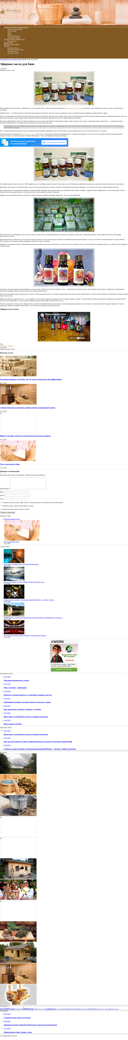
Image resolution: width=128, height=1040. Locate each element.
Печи (9, 32)
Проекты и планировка (14, 29)
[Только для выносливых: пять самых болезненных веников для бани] (18, 941)
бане (2, 1009)
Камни (9, 34)
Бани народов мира (11, 44)
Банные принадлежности (14, 39)
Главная (2, 59)
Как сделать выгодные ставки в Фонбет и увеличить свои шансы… (25, 635)
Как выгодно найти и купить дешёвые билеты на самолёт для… (24, 582)
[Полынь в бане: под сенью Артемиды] (18, 857)
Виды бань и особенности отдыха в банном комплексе (21, 564)
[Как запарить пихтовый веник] (18, 836)
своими (117, 1009)
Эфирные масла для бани (74, 108)
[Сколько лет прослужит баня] (18, 878)
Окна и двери (11, 31)
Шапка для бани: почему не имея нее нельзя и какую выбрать (25, 436)
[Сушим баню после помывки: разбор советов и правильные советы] (18, 404)
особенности (51, 1009)
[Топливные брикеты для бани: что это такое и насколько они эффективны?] (18, 376)
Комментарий (5, 488)
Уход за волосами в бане (10, 464)
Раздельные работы (13, 38)
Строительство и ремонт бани (16, 27)
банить (12, 1009)
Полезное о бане (12, 51)
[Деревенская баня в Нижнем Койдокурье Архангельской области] (18, 773)
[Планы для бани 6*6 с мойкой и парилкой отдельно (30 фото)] (18, 962)
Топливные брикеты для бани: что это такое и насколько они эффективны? (31, 379)
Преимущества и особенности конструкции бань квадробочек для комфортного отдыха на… (33, 617)
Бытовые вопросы (13, 48)
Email (2, 495)
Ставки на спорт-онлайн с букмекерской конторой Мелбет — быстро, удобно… (29, 600)
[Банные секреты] (10, 18)
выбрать (40, 1009)
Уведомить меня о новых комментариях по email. (18, 506)
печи (61, 1009)
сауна (109, 1009)
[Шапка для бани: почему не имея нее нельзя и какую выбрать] (18, 432)
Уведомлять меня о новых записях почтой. (15, 509)
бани (6, 1008)
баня (1, 346)
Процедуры (8, 43)
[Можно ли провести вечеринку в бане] (18, 899)
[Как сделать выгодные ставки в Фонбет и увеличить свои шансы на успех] (14, 634)
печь (64, 1009)
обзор (44, 1009)
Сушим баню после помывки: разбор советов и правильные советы (27, 408)
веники (36, 1009)
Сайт (1, 499)
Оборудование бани (13, 36)
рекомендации (100, 1009)
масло (5, 346)
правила (73, 1009)
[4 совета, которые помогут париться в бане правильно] (18, 794)
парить (57, 1009)
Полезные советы (13, 53)
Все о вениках (12, 41)
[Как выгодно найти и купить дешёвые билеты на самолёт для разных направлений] (14, 580)
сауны (113, 1009)
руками (105, 1009)
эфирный (10, 346)
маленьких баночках (28, 134)
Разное (6, 46)
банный (17, 1009)
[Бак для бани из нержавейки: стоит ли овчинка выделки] (18, 815)
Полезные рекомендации (15, 49)
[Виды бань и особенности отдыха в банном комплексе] (14, 562)
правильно (78, 1009)
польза (68, 1009)
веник (31, 1008)
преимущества (92, 1009)
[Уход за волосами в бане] (18, 460)
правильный (84, 1009)
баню (20, 1009)
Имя (2, 492)
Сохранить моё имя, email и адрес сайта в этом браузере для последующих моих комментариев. (32, 502)
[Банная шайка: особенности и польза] (18, 1004)
